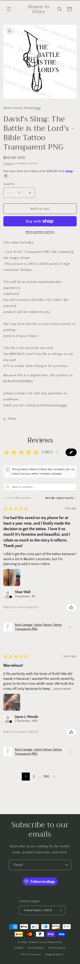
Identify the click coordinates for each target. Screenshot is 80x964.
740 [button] (46, 777)
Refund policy (36, 947)
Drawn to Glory (38, 942)
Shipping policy (54, 954)
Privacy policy (57, 947)
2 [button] (34, 777)
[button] (9, 9)
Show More (62, 688)
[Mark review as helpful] (71, 607)
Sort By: (50, 498)
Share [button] (12, 419)
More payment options (40, 231)
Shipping (8, 163)
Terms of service (31, 954)
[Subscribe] (66, 865)
